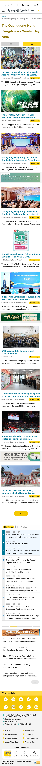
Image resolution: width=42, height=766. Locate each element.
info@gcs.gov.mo (11, 721)
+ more (36, 682)
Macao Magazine (11, 734)
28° (27, 5)
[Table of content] (2, 10)
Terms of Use (30, 742)
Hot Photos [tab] (22, 527)
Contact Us (29, 734)
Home (3, 16)
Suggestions (29, 730)
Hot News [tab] (8, 527)
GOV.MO (8, 730)
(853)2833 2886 (10, 724)
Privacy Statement (31, 738)
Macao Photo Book (12, 742)
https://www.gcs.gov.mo (13, 719)
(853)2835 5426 (25, 724)
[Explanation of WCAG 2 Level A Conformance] (37, 762)
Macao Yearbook (11, 738)
